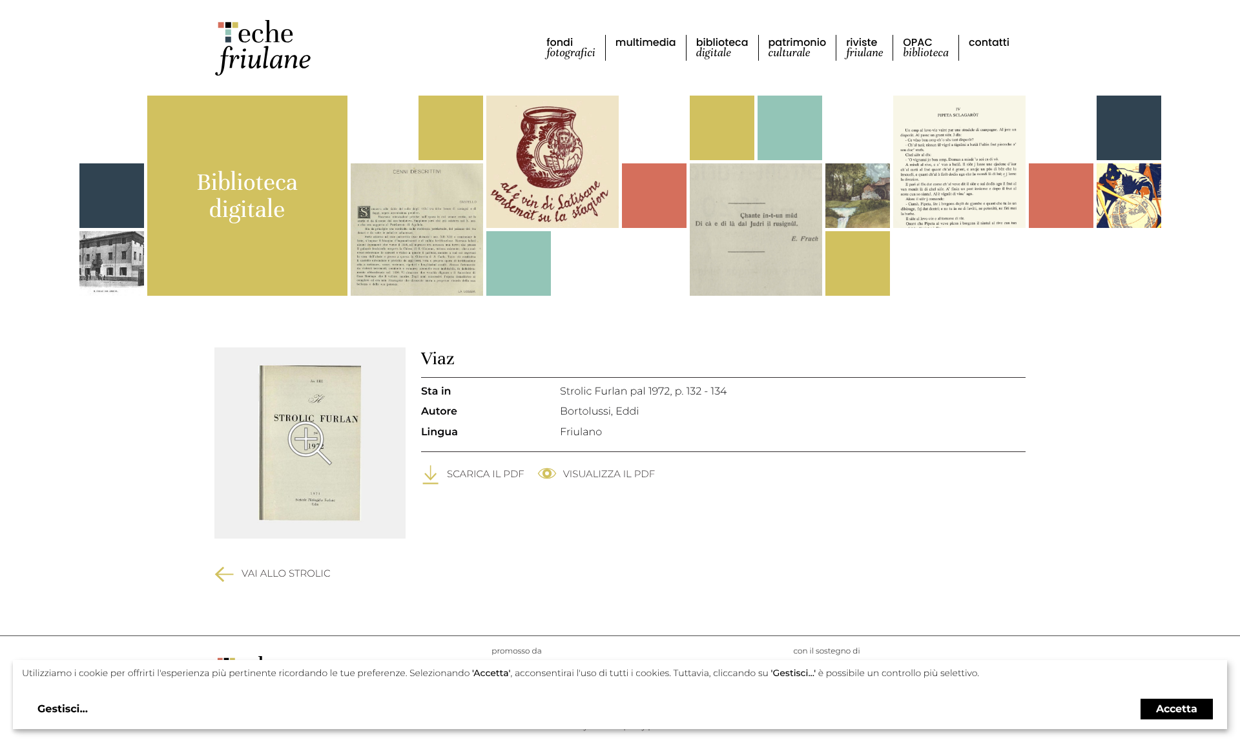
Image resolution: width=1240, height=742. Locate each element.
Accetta (1176, 709)
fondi (570, 47)
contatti (989, 42)
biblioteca (722, 47)
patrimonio (798, 47)
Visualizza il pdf (609, 474)
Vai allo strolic (286, 573)
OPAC (926, 47)
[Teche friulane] (262, 47)
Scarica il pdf (485, 474)
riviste (864, 47)
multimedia (645, 42)
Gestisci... (62, 709)
